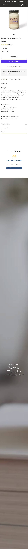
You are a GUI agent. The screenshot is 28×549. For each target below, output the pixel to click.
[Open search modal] (19, 4)
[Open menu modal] (25, 4)
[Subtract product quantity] (7, 51)
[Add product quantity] (2, 51)
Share (5, 84)
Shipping (4, 79)
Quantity (4, 48)
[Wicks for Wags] (4, 4)
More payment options (14, 66)
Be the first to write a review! (14, 168)
